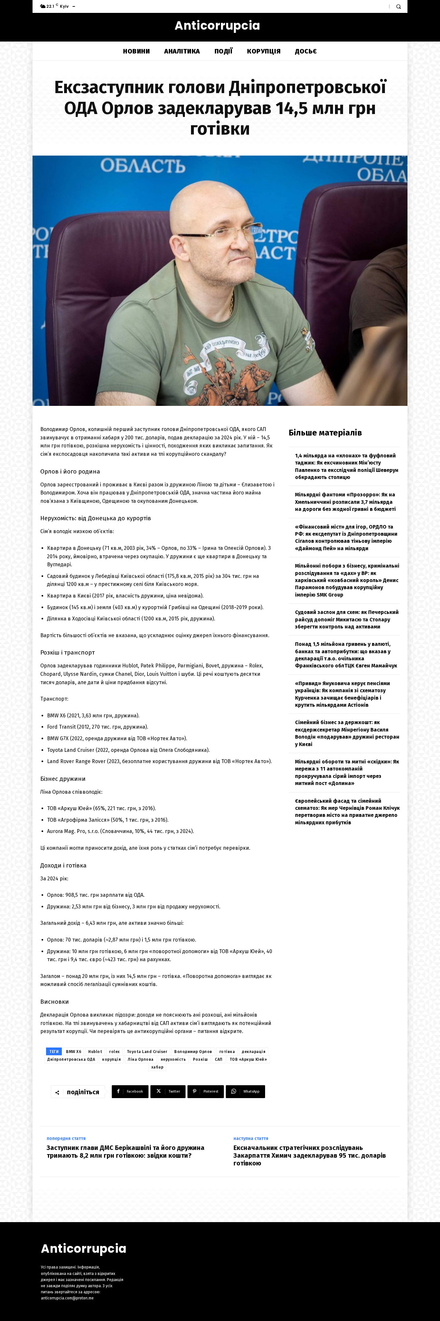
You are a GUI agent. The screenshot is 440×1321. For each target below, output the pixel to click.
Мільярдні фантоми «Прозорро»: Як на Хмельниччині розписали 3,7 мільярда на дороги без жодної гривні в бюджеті (345, 502)
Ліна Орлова (141, 1059)
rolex (114, 1051)
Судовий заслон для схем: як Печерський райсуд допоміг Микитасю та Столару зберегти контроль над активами (347, 619)
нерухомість (173, 1059)
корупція (111, 1059)
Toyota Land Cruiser (147, 1051)
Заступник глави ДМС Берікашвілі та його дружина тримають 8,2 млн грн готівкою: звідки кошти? (126, 1151)
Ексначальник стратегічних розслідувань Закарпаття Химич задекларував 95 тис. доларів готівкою (310, 1155)
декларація (253, 1051)
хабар (157, 1067)
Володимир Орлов (193, 1051)
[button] (398, 6)
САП (219, 1059)
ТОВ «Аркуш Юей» (248, 1059)
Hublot (95, 1051)
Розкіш (200, 1059)
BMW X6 (73, 1051)
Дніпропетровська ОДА (71, 1059)
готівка (227, 1051)
